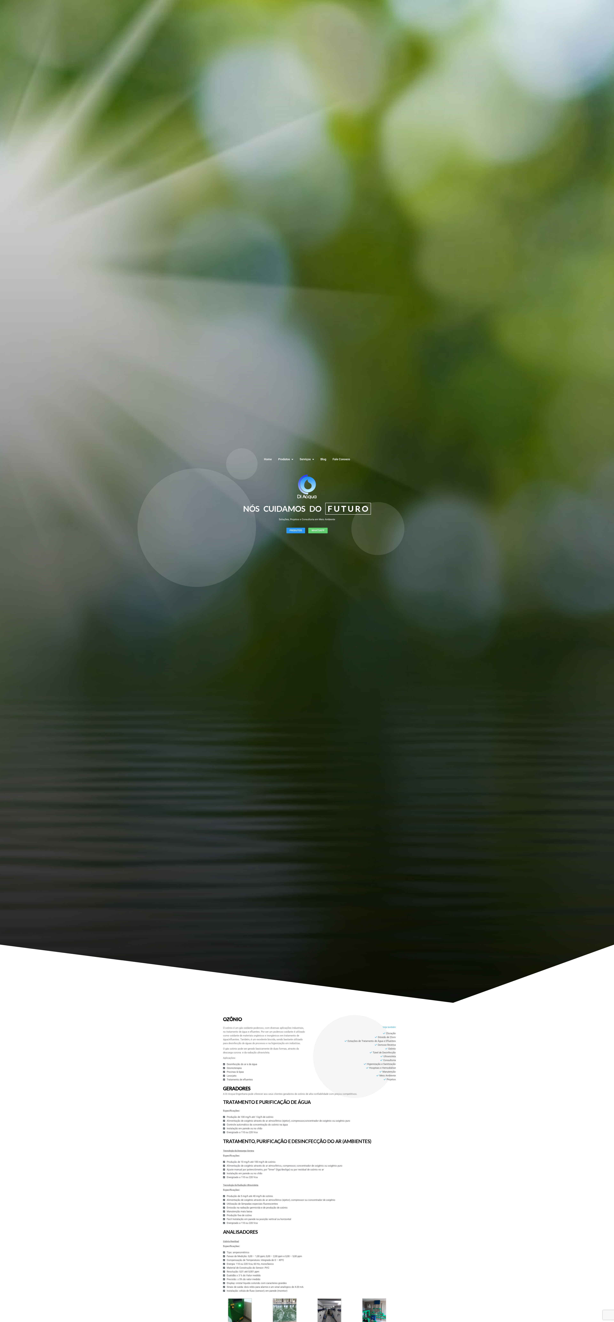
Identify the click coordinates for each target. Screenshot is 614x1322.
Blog (323, 459)
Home (268, 459)
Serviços (305, 459)
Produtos (284, 459)
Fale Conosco (341, 459)
